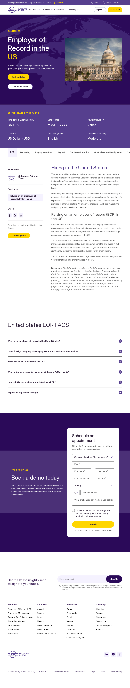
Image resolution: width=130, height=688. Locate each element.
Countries (46, 10)
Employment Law (43, 152)
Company (72, 10)
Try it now (56, 2)
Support (96, 2)
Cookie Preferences (60, 671)
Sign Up (114, 579)
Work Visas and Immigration (108, 152)
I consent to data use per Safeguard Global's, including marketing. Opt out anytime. (93, 513)
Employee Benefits (79, 152)
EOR (12, 152)
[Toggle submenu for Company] (77, 9)
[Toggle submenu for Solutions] (39, 9)
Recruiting (25, 152)
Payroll (61, 152)
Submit (93, 524)
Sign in (99, 10)
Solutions (33, 10)
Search (108, 2)
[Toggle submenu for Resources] (65, 9)
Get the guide (19, 235)
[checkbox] (73, 510)
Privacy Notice (91, 513)
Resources (59, 10)
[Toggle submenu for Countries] (51, 9)
